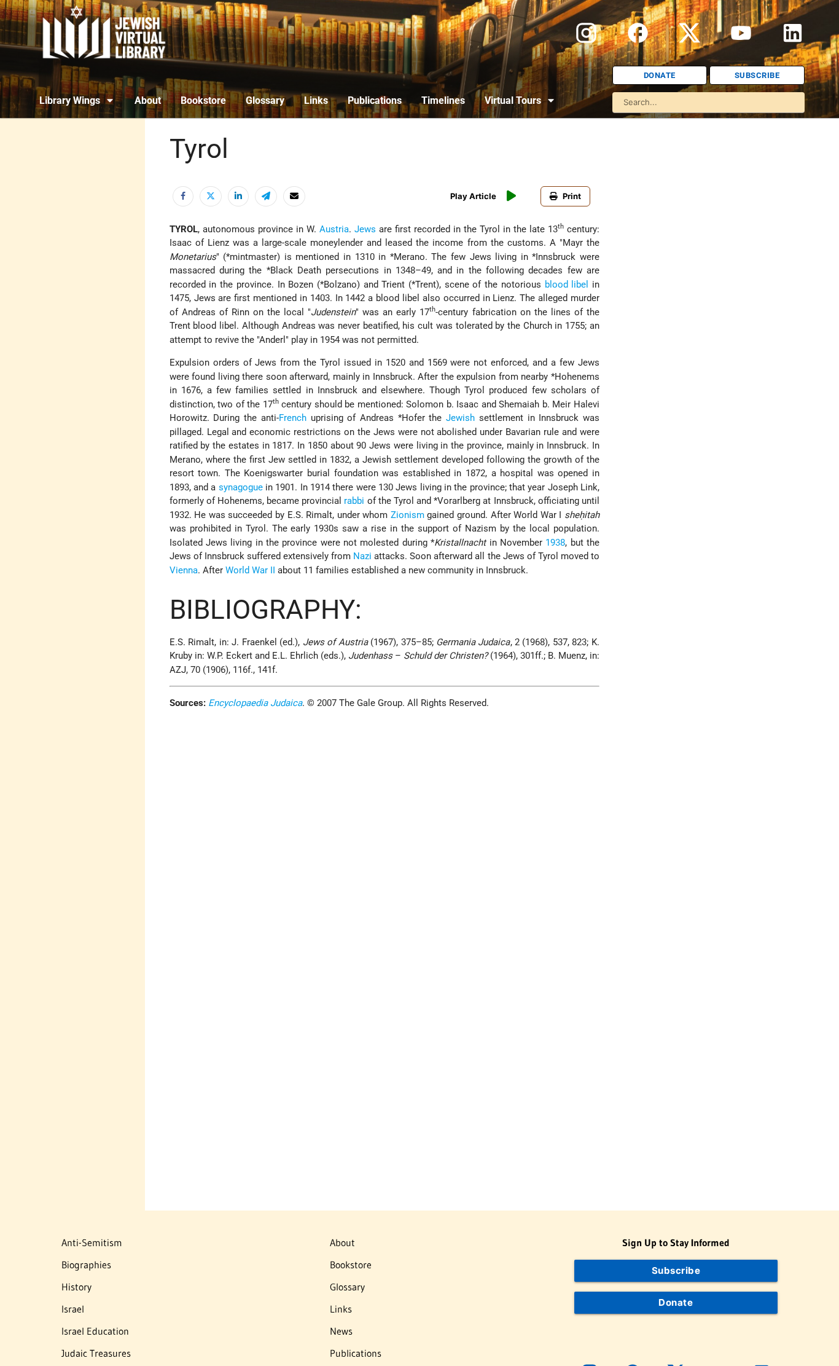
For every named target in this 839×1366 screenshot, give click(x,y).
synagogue (241, 487)
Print (572, 196)
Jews (365, 229)
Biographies (86, 1264)
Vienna (184, 570)
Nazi (362, 556)
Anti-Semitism (91, 1242)
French (292, 417)
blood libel (567, 284)
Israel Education (95, 1331)
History (76, 1287)
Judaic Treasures (96, 1353)
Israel (72, 1309)
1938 (555, 542)
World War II (250, 570)
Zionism (407, 514)
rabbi (354, 500)
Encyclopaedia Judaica (255, 703)
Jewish (460, 417)
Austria (334, 229)
